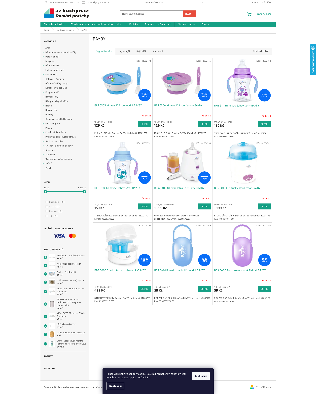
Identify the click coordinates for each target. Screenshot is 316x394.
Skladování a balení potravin (59, 146)
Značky (49, 168)
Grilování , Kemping (55, 79)
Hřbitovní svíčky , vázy (56, 83)
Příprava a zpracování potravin (60, 137)
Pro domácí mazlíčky (55, 132)
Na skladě (56, 202)
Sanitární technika (54, 141)
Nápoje (48, 105)
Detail (144, 123)
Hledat (189, 13)
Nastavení (115, 386)
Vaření (48, 163)
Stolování (50, 154)
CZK (254, 2)
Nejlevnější (124, 51)
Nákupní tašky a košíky (56, 101)
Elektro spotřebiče (54, 70)
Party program (52, 123)
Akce (47, 47)
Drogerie (49, 61)
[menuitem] (53, 24)
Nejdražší (141, 51)
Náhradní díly (51, 96)
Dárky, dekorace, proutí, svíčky (60, 52)
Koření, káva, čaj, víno (56, 88)
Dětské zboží (52, 56)
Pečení (48, 128)
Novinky (49, 114)
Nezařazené (51, 110)
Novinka (55, 211)
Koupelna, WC (52, 92)
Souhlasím (200, 376)
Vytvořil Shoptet (264, 387)
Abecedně (158, 51)
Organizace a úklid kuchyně (58, 119)
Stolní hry (50, 150)
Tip (52, 216)
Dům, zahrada (52, 65)
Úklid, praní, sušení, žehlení (58, 159)
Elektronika (51, 74)
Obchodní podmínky (154, 2)
